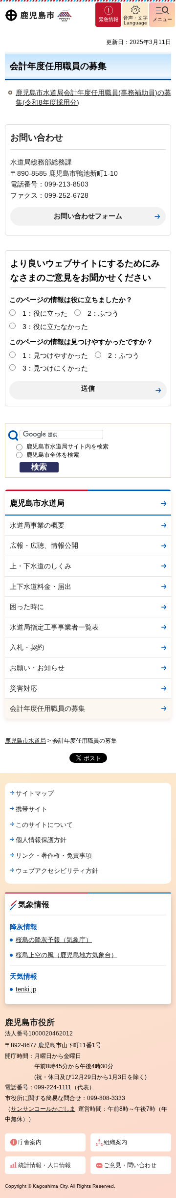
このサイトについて (44, 824)
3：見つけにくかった (55, 368)
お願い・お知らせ (37, 668)
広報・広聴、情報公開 (44, 545)
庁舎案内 (30, 1142)
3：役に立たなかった (55, 326)
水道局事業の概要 (37, 525)
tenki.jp (26, 989)
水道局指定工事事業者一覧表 (54, 627)
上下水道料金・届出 (40, 586)
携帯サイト (31, 809)
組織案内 (115, 1142)
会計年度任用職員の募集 (47, 708)
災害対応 (23, 688)
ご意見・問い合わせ (130, 1165)
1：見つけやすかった (55, 355)
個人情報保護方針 (41, 840)
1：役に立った (44, 313)
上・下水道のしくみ (40, 566)
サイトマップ (35, 793)
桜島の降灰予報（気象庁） (54, 939)
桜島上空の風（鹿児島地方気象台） (66, 955)
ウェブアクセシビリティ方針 (57, 870)
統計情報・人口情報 (44, 1165)
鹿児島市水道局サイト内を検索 (67, 446)
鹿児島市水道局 (37, 503)
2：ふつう (103, 313)
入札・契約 (27, 647)
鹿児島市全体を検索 (52, 454)
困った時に (27, 607)
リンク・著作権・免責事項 (54, 855)
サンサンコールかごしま (43, 1108)
